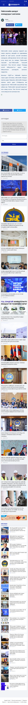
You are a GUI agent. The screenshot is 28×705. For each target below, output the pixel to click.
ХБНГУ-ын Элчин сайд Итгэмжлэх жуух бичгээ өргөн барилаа (18, 553)
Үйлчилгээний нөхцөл (16, 700)
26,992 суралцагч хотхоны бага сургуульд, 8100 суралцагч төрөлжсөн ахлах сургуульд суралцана (13, 434)
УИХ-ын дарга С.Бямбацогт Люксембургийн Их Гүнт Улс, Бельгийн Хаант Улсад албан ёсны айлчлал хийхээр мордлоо (18, 546)
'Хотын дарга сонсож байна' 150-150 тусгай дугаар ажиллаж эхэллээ (12, 295)
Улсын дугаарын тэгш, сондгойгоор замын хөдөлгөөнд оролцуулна (12, 317)
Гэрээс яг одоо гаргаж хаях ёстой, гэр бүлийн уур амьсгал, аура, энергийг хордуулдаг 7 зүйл (18, 677)
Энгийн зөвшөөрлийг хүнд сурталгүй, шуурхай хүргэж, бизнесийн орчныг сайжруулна (13, 272)
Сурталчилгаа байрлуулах (13, 702)
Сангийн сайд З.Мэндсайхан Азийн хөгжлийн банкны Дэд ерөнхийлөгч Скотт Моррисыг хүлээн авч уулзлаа (18, 570)
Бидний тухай (7, 700)
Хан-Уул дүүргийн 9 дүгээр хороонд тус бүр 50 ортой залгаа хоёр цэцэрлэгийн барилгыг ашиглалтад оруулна (13, 175)
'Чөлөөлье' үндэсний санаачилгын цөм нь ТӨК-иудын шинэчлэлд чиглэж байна (18, 668)
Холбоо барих (23, 702)
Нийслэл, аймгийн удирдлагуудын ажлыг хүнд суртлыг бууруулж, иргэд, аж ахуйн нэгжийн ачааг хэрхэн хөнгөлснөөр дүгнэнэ (13, 459)
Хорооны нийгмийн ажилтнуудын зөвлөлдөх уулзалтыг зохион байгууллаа (12, 249)
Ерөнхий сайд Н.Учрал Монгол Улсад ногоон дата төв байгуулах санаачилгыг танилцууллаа (18, 587)
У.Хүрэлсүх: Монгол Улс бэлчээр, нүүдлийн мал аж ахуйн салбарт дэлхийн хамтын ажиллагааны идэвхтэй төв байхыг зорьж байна (17, 636)
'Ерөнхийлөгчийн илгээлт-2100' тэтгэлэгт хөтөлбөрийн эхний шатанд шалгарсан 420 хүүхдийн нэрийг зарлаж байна (12, 225)
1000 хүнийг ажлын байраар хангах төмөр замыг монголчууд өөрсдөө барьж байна (13, 340)
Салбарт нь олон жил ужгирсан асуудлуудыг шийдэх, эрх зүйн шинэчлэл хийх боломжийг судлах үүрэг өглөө (17, 644)
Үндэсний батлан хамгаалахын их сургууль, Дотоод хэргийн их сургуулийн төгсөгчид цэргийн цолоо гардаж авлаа (12, 510)
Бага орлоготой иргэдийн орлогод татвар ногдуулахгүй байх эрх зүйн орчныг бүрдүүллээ (17, 685)
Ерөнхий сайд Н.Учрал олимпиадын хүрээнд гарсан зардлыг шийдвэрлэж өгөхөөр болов (12, 411)
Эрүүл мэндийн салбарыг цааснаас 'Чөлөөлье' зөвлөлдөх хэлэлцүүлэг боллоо (13, 363)
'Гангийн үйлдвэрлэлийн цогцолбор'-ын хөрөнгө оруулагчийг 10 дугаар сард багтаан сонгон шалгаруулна (18, 578)
